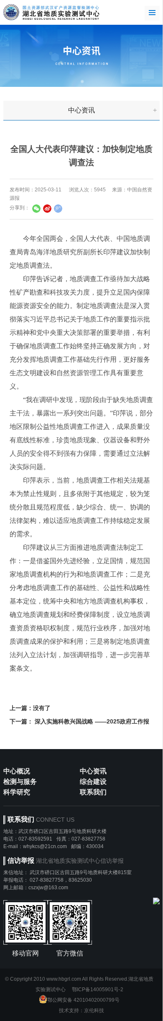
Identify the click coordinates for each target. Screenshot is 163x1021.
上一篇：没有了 (30, 708)
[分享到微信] (36, 208)
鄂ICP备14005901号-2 (97, 989)
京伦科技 (94, 1010)
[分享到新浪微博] (47, 208)
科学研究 (16, 792)
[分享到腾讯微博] (58, 208)
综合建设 (93, 781)
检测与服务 (20, 781)
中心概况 (16, 771)
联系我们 (93, 792)
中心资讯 (81, 110)
